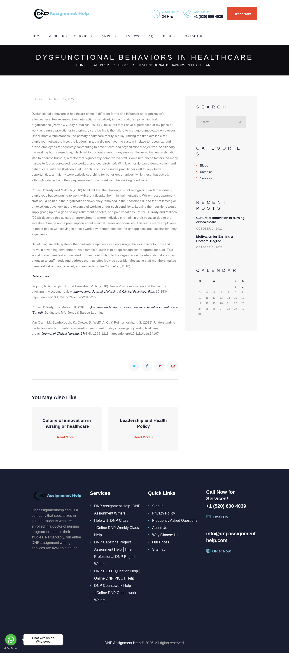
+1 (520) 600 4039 (226, 506)
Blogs (124, 65)
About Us (159, 528)
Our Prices (160, 542)
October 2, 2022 (61, 99)
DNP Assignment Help (123, 643)
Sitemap (158, 549)
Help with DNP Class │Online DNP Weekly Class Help (116, 528)
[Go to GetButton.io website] (11, 648)
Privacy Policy (163, 513)
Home (81, 65)
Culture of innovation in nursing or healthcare (220, 220)
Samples (206, 172)
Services (206, 178)
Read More (65, 437)
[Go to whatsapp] (10, 639)
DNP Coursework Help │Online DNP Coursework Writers (115, 593)
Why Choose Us (165, 535)
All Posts (102, 65)
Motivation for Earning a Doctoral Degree (214, 239)
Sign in (157, 506)
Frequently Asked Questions (174, 520)
